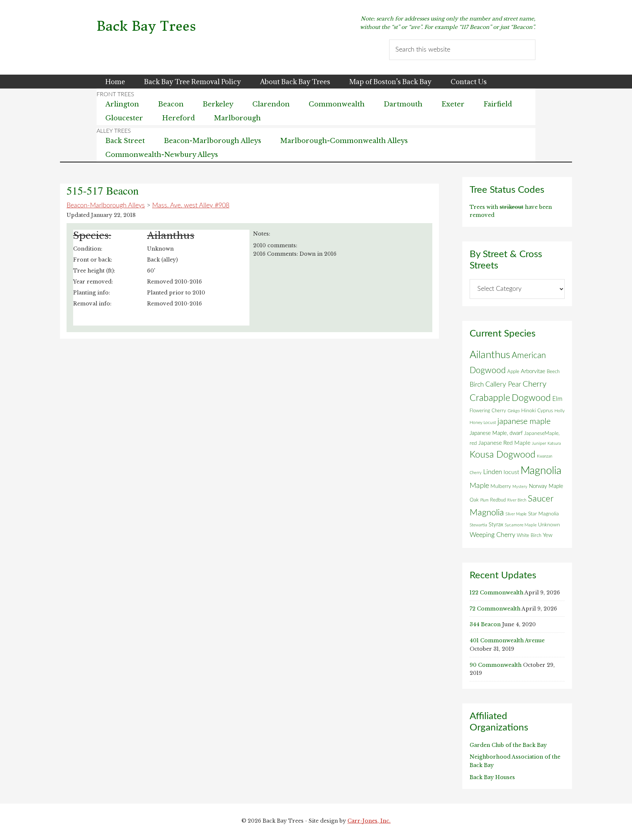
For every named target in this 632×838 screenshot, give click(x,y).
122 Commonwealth (496, 592)
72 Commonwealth (495, 608)
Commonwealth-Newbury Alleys (161, 155)
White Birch (529, 535)
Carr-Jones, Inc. (369, 821)
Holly (559, 411)
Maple (479, 485)
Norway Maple (546, 486)
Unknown (549, 524)
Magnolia (540, 470)
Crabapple (490, 398)
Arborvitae (533, 371)
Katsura (554, 443)
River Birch (516, 500)
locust (511, 472)
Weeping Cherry (492, 534)
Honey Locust (483, 422)
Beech (553, 371)
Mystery (519, 487)
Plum (484, 500)
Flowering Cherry (488, 410)
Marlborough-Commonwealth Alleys (344, 141)
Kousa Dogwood (502, 454)
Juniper (539, 443)
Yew (547, 535)
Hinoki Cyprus (537, 410)
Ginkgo (514, 411)
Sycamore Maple (521, 525)
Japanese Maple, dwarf (496, 433)
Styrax (496, 524)
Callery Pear (503, 384)
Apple (513, 371)
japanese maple (523, 421)
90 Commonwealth (496, 665)
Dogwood (531, 398)
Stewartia (478, 525)
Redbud (498, 500)
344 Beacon (485, 624)
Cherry (534, 384)
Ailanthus (490, 355)
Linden (492, 472)
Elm (557, 399)
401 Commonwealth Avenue (507, 640)
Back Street (125, 141)
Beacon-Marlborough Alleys (212, 141)
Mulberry (500, 486)
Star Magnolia (543, 513)
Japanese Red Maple (504, 443)
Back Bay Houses (492, 777)
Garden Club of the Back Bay (508, 745)
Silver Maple (516, 514)
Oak (474, 500)
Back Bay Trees (146, 26)
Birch (477, 385)
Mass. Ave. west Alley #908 (190, 205)
